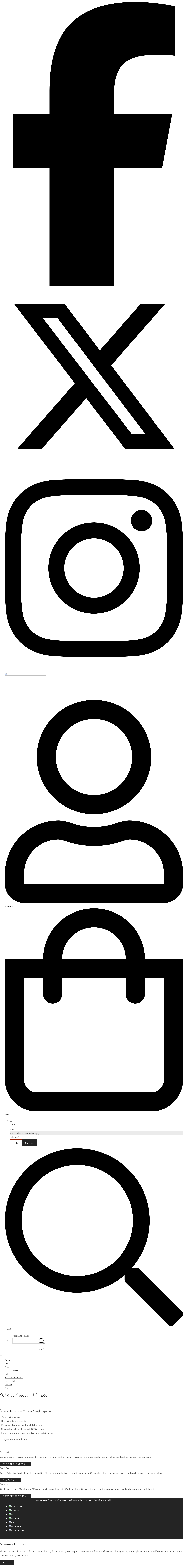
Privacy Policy (11, 1381)
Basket (16, 1142)
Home (7, 1360)
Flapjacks (14, 1370)
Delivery (8, 1374)
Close (6, 1562)
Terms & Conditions (14, 1377)
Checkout (29, 1142)
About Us (9, 1363)
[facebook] (94, 285)
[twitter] (94, 464)
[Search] (42, 1341)
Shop (7, 1367)
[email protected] (102, 1500)
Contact (8, 1384)
